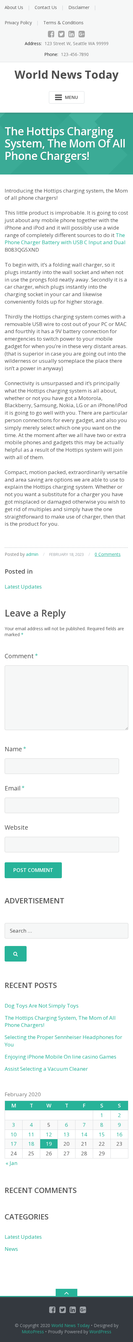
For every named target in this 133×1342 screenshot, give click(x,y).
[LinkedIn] (71, 34)
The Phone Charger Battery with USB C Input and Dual (65, 238)
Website (16, 827)
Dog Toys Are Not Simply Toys (42, 1005)
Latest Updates (23, 586)
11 (31, 1134)
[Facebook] (51, 34)
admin (32, 554)
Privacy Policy (18, 23)
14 (84, 1134)
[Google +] (82, 34)
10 (14, 1134)
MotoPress (33, 1332)
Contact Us (46, 7)
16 (119, 1134)
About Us (14, 7)
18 (31, 1143)
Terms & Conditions (63, 23)
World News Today (70, 1325)
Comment (19, 656)
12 (49, 1134)
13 (66, 1134)
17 (14, 1143)
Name (13, 749)
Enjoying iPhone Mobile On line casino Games (60, 1056)
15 (102, 1134)
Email (12, 788)
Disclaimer (78, 7)
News (11, 1248)
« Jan (11, 1163)
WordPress (100, 1332)
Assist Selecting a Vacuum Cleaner (46, 1068)
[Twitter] (61, 34)
